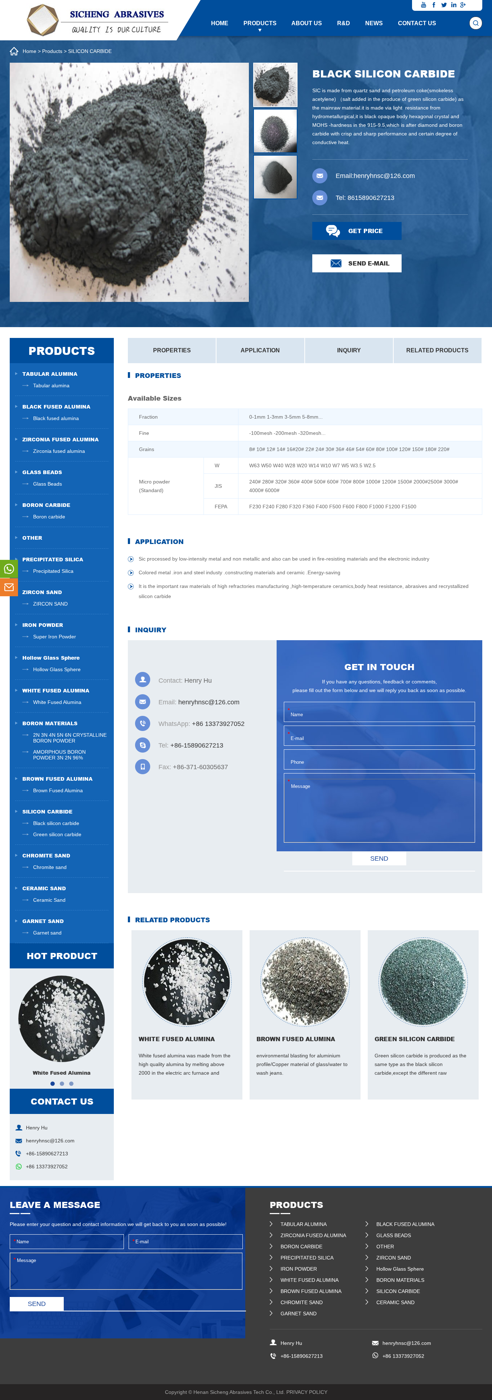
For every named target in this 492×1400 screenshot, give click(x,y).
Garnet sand (47, 933)
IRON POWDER (42, 624)
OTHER (32, 537)
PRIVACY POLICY (306, 1392)
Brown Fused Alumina (58, 790)
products (437, 350)
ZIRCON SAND (42, 592)
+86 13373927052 (47, 1166)
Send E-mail (369, 263)
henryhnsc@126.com (384, 175)
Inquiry (349, 350)
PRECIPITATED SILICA (52, 559)
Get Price (365, 231)
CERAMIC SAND (44, 888)
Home (219, 23)
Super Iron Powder (54, 636)
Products (260, 23)
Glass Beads (47, 484)
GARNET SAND (43, 921)
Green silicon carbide (57, 834)
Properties (172, 350)
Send (379, 858)
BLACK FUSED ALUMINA (56, 406)
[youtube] (424, 5)
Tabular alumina (51, 385)
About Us (306, 23)
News (374, 23)
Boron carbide (49, 517)
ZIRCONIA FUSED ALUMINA (60, 439)
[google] (463, 5)
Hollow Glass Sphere (51, 657)
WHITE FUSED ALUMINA (55, 690)
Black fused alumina (56, 418)
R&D (343, 23)
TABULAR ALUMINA (49, 373)
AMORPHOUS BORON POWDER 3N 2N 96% (59, 755)
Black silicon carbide (56, 823)
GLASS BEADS (42, 472)
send (37, 1303)
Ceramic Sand (49, 900)
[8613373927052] (9, 569)
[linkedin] (453, 5)
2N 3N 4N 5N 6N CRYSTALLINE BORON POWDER (70, 738)
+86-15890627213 (47, 1153)
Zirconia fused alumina (59, 451)
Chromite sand (50, 867)
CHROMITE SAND (46, 855)
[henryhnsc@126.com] (9, 587)
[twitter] (444, 5)
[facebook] (434, 5)
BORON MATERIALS (49, 723)
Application (260, 350)
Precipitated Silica (53, 571)
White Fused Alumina (57, 702)
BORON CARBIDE (46, 504)
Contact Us (417, 23)
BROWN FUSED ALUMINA (57, 778)
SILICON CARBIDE (90, 51)
